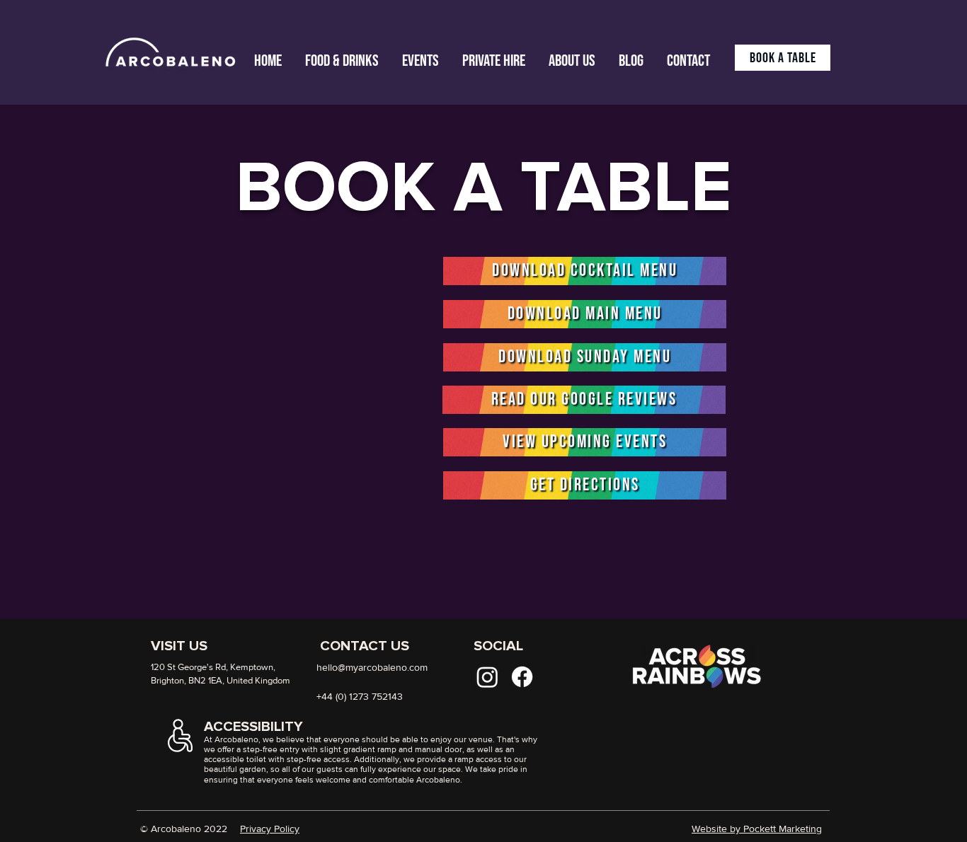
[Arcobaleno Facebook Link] (522, 677)
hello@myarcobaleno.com (372, 667)
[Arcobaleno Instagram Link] (487, 677)
